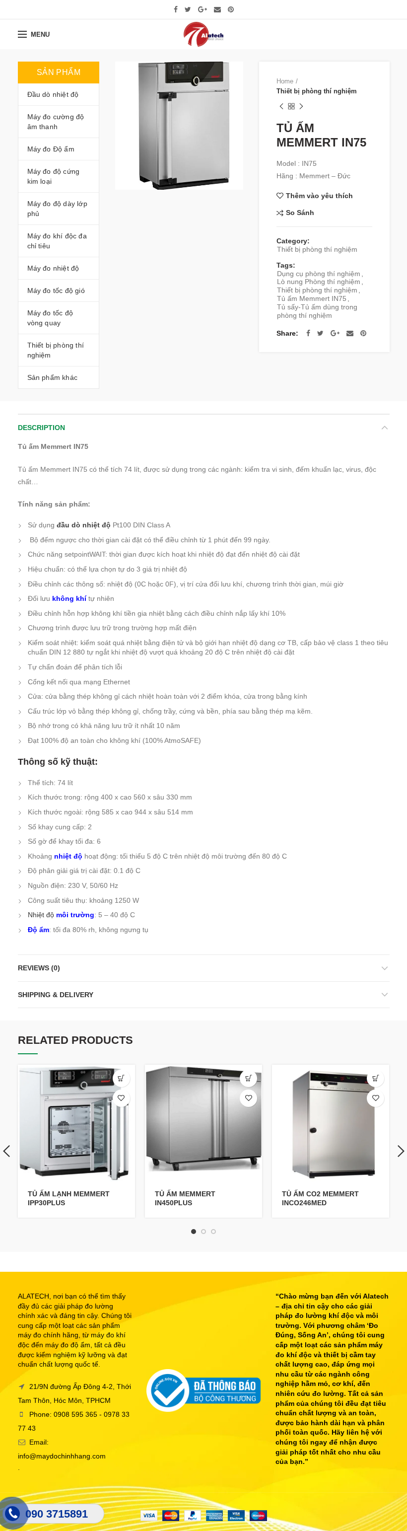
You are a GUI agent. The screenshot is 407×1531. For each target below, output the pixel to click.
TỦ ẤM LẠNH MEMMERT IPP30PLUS (69, 1198)
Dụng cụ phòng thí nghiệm (318, 274)
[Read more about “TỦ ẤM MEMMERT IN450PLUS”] (248, 1078)
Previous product (281, 106)
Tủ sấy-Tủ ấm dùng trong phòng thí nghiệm (317, 311)
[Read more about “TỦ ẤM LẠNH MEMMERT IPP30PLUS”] (121, 1078)
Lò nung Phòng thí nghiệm (318, 282)
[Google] (202, 9)
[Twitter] (188, 9)
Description (41, 428)
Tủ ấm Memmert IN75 (311, 298)
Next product (301, 106)
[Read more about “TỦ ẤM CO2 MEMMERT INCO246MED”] (375, 1078)
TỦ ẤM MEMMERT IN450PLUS (185, 1198)
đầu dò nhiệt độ (84, 525)
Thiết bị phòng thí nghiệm (316, 91)
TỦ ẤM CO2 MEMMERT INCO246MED (320, 1198)
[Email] (217, 9)
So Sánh (300, 213)
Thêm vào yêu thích (319, 195)
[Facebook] (175, 9)
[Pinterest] (230, 9)
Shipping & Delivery (55, 995)
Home (284, 81)
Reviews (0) (39, 968)
